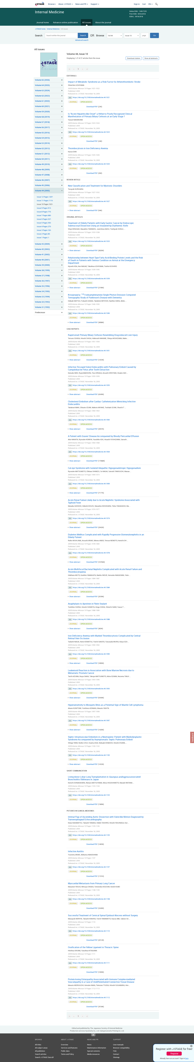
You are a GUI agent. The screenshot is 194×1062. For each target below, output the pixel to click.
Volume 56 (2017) (42, 127)
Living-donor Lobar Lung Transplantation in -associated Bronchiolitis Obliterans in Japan (104, 778)
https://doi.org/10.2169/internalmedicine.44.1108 (91, 899)
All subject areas (41, 1048)
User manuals (118, 1044)
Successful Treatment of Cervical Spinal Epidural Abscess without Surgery (103, 915)
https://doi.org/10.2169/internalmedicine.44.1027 (91, 201)
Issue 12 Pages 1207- (45, 197)
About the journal (103, 22)
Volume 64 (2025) (42, 85)
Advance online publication (65, 22)
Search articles (40, 1054)
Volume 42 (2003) (42, 249)
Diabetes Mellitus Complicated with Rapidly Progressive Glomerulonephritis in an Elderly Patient (106, 536)
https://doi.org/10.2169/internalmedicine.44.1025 (91, 164)
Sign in (137, 4)
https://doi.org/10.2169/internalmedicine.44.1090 (91, 654)
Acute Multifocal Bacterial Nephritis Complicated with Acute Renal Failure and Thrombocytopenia (105, 570)
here (186, 1058)
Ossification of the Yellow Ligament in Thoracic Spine (93, 947)
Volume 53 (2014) (42, 143)
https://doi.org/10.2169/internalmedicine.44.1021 (91, 97)
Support (94, 4)
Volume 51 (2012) (42, 153)
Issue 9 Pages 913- (44, 208)
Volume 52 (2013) (42, 148)
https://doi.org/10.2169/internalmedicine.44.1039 (91, 278)
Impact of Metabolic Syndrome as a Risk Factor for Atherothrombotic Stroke (104, 81)
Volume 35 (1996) (42, 286)
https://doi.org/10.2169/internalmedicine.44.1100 (91, 755)
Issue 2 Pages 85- (43, 234)
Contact (116, 1054)
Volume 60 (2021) (42, 106)
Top (93, 1034)
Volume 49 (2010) (42, 164)
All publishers (40, 1051)
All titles (38, 1044)
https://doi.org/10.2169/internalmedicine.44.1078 (91, 553)
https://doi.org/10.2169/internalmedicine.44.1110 (91, 931)
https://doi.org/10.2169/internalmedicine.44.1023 (91, 132)
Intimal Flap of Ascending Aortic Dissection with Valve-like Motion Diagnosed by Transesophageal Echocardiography (106, 818)
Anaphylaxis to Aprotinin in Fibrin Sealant (87, 603)
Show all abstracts (151, 58)
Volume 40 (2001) (42, 259)
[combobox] (114, 35)
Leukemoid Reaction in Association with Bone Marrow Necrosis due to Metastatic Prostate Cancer (101, 671)
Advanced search (81, 40)
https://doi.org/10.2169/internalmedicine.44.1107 (91, 867)
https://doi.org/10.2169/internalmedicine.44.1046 (91, 313)
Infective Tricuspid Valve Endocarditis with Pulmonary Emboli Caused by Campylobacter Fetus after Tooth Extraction (102, 368)
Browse (51, 4)
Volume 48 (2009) (42, 169)
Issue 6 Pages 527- (44, 219)
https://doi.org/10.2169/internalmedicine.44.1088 (91, 619)
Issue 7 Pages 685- (44, 215)
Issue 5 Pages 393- (44, 223)
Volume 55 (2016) (42, 132)
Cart (144, 4)
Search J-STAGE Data (43, 1057)
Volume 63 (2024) (42, 90)
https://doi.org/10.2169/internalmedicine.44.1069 (91, 483)
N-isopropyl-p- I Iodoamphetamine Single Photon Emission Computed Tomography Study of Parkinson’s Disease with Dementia (102, 296)
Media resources (93, 1054)
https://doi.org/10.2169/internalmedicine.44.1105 (91, 835)
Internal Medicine (53, 29)
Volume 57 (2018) (42, 122)
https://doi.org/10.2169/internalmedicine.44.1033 (91, 241)
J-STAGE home (40, 29)
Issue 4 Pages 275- (44, 226)
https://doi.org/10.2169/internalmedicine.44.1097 (91, 720)
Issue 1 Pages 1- (43, 237)
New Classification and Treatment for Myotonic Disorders (95, 185)
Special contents (93, 1051)
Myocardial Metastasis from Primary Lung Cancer (91, 883)
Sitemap (116, 1057)
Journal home (42, 22)
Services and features (69, 1048)
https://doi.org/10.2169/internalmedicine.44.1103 (91, 795)
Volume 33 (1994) (42, 296)
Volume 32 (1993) (42, 302)
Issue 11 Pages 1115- (45, 200)
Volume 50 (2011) (42, 159)
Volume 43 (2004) (42, 244)
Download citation (133, 58)
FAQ (114, 1051)
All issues (86, 22)
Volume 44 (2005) (42, 190)
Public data (65, 1051)
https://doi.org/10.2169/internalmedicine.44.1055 (91, 385)
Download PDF (92, 106)
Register (174, 1053)
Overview (64, 1044)
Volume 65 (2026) (42, 80)
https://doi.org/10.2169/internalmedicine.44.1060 (91, 420)
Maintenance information (96, 1048)
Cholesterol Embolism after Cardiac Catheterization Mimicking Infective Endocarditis (102, 403)
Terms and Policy (67, 1054)
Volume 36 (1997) (42, 281)
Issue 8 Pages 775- (44, 212)
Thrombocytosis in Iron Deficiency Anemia (88, 148)
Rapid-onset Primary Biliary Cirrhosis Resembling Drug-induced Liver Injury (103, 335)
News (89, 1044)
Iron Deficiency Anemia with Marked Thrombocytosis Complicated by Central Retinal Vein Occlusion (104, 637)
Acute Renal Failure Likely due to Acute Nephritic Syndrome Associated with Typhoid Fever (104, 501)
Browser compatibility (121, 1048)
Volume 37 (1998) (42, 275)
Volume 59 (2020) (42, 111)
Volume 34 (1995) (42, 291)
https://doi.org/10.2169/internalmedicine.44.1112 (91, 997)
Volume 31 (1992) (42, 307)
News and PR (81, 4)
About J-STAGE (64, 4)
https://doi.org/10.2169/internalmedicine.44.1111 (91, 963)
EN (149, 4)
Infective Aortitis (76, 851)
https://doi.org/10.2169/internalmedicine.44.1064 (91, 452)
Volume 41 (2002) (42, 254)
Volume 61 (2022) (42, 101)
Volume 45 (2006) (42, 185)
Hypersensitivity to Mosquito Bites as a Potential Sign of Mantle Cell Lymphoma (105, 704)
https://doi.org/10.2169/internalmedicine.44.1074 (91, 518)
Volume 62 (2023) (42, 95)
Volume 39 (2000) (42, 265)
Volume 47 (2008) (42, 174)
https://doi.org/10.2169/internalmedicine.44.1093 (91, 688)
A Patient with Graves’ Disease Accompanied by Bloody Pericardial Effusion (103, 436)
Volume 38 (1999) (42, 270)
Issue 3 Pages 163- (44, 230)
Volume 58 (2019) (42, 117)
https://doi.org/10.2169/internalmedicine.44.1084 (91, 587)
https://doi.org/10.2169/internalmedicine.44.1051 (91, 350)
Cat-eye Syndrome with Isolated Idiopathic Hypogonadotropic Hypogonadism (104, 468)
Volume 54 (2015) (42, 138)
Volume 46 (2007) (42, 180)
